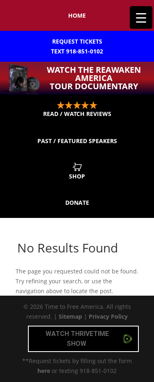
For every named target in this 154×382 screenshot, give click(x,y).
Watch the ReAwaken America (94, 78)
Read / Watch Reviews (77, 114)
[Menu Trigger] (141, 17)
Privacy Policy (108, 316)
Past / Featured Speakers (77, 141)
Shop (77, 176)
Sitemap (70, 316)
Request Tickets (77, 46)
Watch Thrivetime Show (77, 338)
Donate (77, 202)
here (43, 371)
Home (77, 15)
